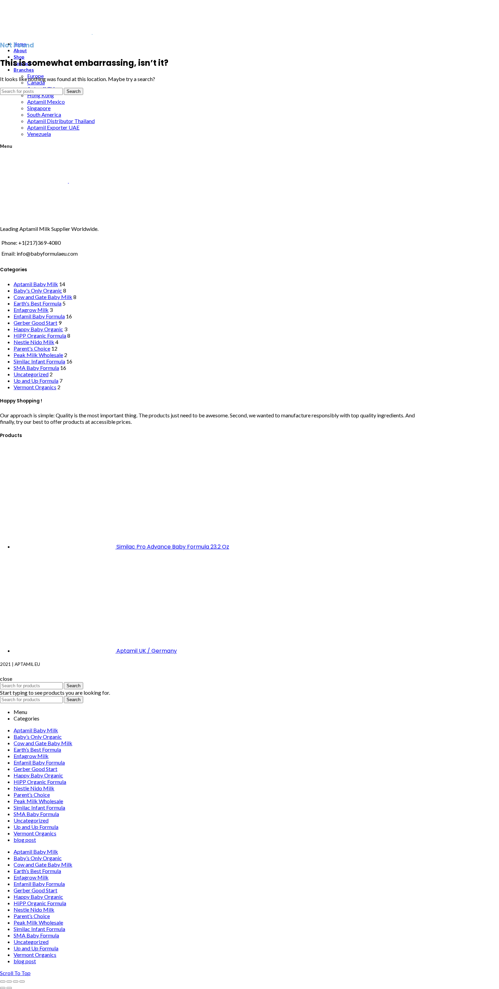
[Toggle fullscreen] (15, 982)
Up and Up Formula (36, 380)
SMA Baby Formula (36, 367)
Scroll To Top (15, 973)
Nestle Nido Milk (34, 342)
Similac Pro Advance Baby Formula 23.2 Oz (172, 547)
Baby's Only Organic (38, 290)
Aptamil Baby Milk (36, 284)
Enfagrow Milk (31, 309)
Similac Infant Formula (39, 361)
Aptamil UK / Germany (146, 651)
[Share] (9, 982)
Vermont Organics (35, 387)
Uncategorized (31, 374)
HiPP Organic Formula (40, 335)
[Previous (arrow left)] (2, 988)
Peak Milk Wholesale (38, 355)
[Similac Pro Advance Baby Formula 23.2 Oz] (65, 546)
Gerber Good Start (35, 322)
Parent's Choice (32, 348)
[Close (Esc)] (2, 982)
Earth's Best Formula (37, 303)
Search (73, 91)
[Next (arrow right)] (9, 988)
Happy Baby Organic (38, 329)
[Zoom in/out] (22, 982)
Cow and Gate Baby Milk (43, 297)
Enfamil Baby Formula (39, 316)
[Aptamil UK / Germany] (65, 650)
